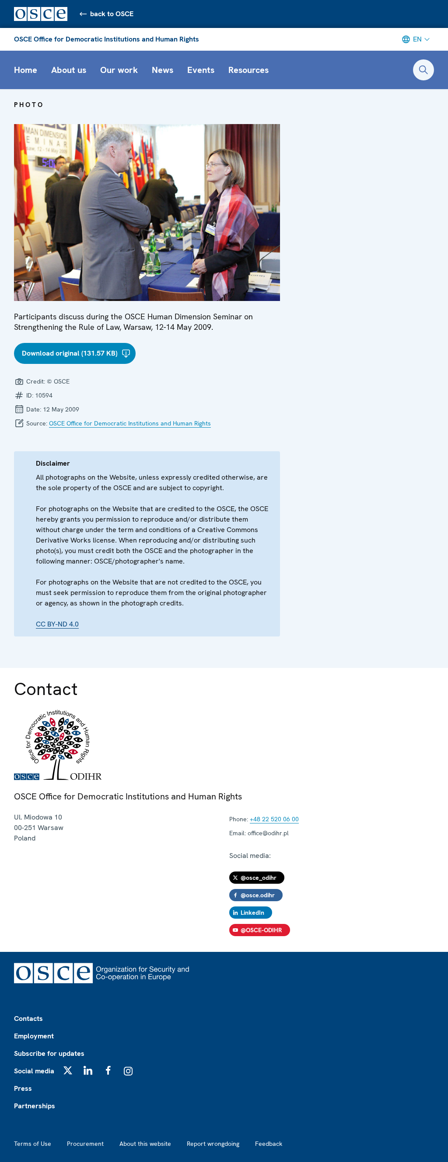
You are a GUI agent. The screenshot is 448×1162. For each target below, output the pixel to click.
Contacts (28, 1018)
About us (68, 70)
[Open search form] (423, 69)
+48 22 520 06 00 (274, 819)
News (162, 70)
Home (25, 70)
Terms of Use (32, 1144)
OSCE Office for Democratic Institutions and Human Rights (106, 39)
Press (23, 1088)
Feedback (268, 1144)
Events (200, 70)
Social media (34, 1071)
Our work (119, 70)
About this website (145, 1144)
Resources (248, 70)
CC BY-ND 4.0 (57, 624)
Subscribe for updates (49, 1053)
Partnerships (34, 1105)
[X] (67, 1070)
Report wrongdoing (213, 1144)
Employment (34, 1036)
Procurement (85, 1144)
